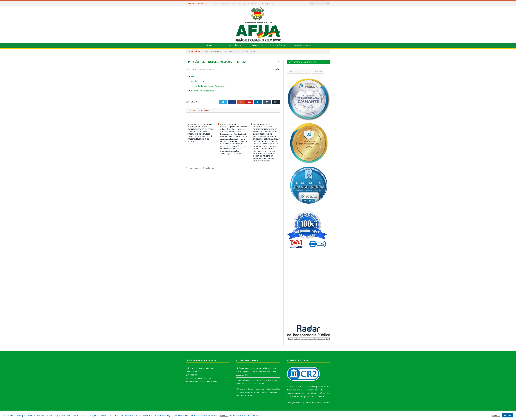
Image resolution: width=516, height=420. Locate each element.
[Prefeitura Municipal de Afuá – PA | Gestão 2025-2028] (258, 23)
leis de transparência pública (298, 396)
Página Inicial (212, 45)
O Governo (254, 45)
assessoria (305, 390)
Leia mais (224, 415)
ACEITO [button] (507, 415)
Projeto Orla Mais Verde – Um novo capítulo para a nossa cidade (242, 3)
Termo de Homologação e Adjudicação (208, 86)
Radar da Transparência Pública (316, 402)
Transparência (300, 45)
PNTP (298, 402)
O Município (233, 45)
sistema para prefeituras (319, 386)
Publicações (276, 45)
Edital (193, 76)
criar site (303, 386)
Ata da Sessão (197, 81)
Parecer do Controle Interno (203, 90)
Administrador (195, 69)
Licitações (276, 69)
